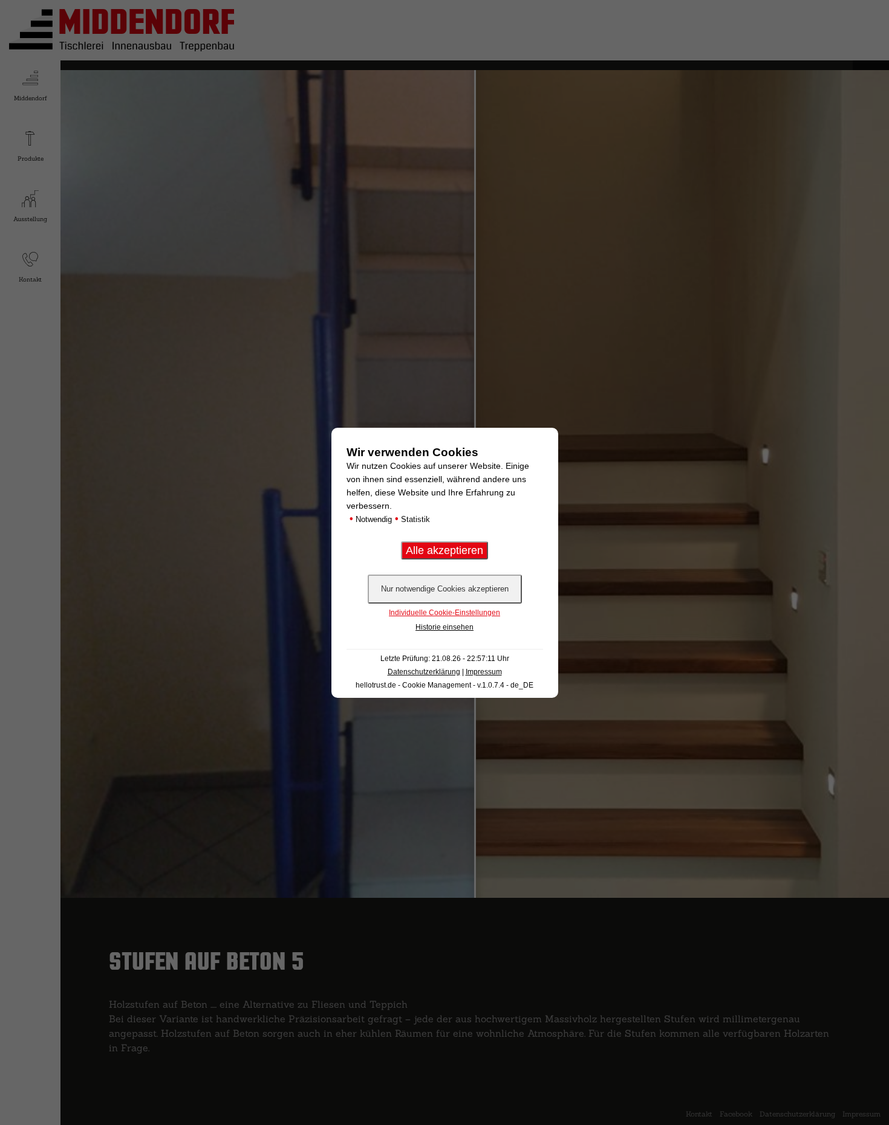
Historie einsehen (444, 627)
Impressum (484, 672)
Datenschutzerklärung (424, 672)
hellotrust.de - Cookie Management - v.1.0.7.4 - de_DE (444, 685)
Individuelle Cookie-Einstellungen (444, 612)
